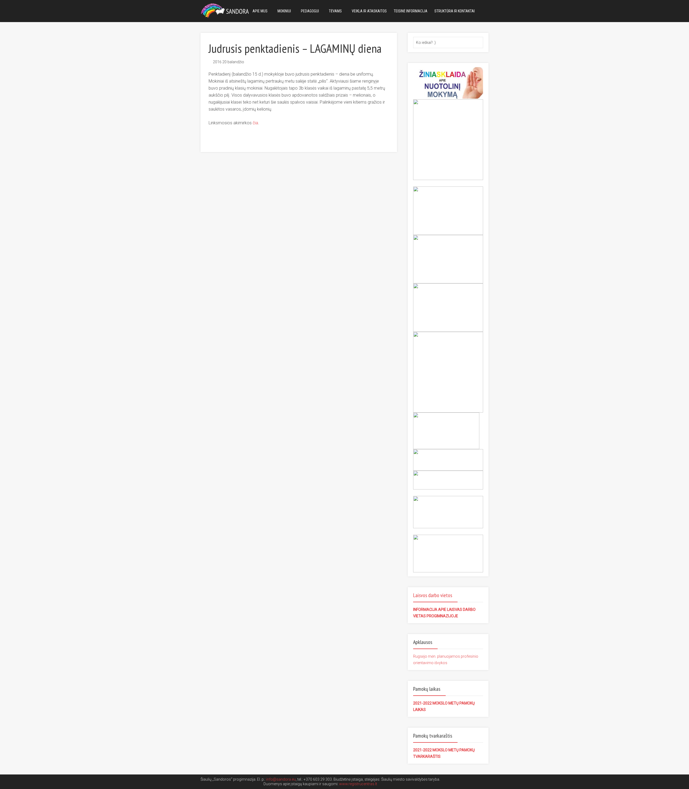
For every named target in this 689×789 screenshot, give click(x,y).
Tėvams (335, 11)
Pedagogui (310, 11)
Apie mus (260, 11)
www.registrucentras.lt (358, 784)
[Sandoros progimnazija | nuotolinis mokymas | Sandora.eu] (226, 10)
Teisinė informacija (410, 11)
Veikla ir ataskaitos (369, 11)
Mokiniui (284, 11)
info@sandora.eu (281, 779)
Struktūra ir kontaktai (454, 11)
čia (255, 122)
